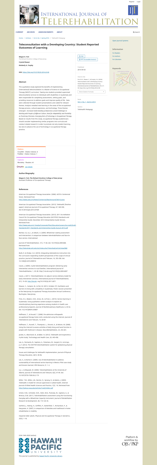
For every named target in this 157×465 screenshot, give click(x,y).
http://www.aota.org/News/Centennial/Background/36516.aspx (42, 200)
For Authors (116, 56)
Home (21, 38)
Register (131, 2)
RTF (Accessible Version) (88, 59)
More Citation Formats (86, 92)
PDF (82, 56)
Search (137, 32)
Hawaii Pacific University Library (50, 456)
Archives (31, 32)
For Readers (116, 53)
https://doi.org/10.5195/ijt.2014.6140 (36, 72)
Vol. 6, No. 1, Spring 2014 (41, 38)
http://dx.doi (32, 281)
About (59, 32)
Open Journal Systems (120, 41)
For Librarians (116, 59)
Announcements (45, 32)
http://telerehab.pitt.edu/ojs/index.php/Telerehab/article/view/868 (43, 248)
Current (19, 32)
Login (138, 2)
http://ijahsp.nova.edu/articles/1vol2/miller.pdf (36, 388)
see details (28, 167)
